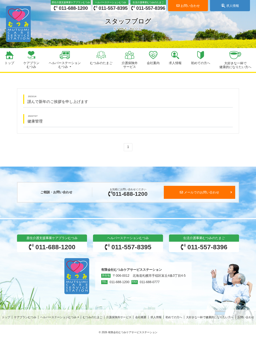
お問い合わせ (245, 317)
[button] (64, 60)
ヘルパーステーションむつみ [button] (58, 317)
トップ (6, 317)
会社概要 (140, 317)
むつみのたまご (92, 317)
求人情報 (156, 317)
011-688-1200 (130, 194)
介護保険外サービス (118, 317)
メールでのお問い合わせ (201, 192)
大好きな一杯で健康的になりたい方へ (210, 317)
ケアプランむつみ (25, 317)
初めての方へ (173, 317)
